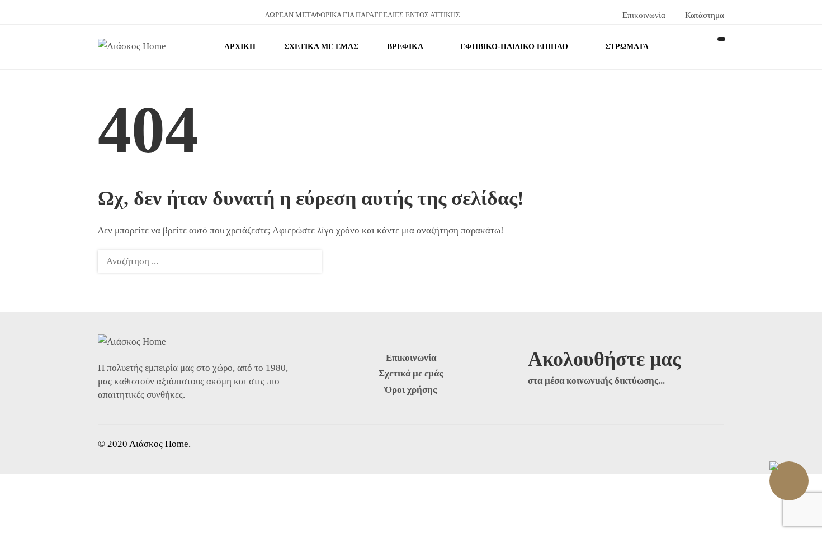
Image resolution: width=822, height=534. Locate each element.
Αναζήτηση (306, 261)
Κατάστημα (702, 15)
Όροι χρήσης (411, 389)
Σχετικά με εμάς (411, 373)
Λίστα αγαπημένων (719, 47)
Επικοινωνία (642, 15)
